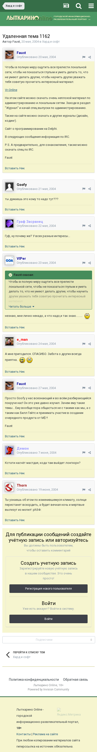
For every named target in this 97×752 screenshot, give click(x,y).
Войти (48, 619)
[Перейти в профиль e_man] (9, 341)
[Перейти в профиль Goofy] (9, 186)
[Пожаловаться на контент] (83, 57)
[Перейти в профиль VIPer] (9, 260)
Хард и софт (51, 41)
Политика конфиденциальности (34, 679)
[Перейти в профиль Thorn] (9, 487)
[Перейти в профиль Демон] (9, 450)
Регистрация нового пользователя (48, 588)
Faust (16, 41)
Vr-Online (11, 90)
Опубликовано (36, 57)
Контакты (23, 734)
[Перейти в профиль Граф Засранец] (9, 223)
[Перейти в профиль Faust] (9, 54)
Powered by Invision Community (48, 689)
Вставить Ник (15, 168)
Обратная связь (75, 679)
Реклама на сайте (45, 734)
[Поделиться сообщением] (89, 57)
